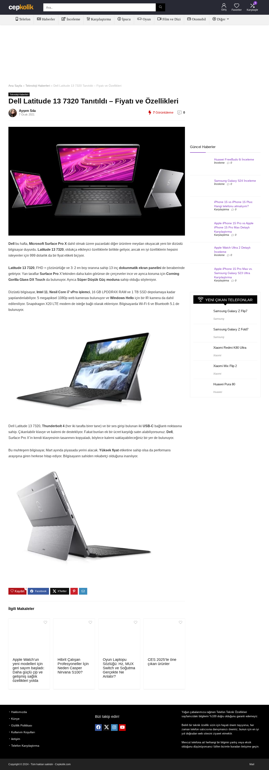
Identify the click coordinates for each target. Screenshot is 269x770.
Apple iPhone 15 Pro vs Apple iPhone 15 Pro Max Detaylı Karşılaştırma (233, 227)
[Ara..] (160, 7)
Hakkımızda (19, 712)
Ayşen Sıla (27, 111)
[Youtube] (122, 727)
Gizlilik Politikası (21, 725)
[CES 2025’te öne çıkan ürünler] (164, 637)
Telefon (24, 19)
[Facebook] (98, 727)
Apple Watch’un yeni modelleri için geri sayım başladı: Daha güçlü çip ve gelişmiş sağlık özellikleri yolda (28, 670)
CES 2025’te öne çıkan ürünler (162, 661)
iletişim (15, 739)
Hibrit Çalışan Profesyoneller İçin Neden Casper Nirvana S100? (73, 665)
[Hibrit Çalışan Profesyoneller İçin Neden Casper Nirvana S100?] (74, 637)
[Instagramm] (114, 727)
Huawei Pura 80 (224, 384)
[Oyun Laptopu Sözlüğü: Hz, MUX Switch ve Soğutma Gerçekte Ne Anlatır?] (119, 637)
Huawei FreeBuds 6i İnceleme (234, 159)
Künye (15, 718)
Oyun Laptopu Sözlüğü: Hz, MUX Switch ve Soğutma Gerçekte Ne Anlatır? (119, 668)
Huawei (217, 392)
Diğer (221, 19)
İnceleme (73, 19)
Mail (251, 764)
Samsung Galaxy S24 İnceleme (235, 180)
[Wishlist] (236, 6)
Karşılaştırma (101, 19)
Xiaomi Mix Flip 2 (225, 366)
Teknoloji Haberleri (37, 85)
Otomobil (199, 19)
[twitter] (106, 727)
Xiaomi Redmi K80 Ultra (229, 347)
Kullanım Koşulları (23, 732)
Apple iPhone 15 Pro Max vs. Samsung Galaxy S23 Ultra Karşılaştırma (233, 273)
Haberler (48, 19)
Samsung (218, 318)
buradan (235, 746)
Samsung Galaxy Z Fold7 (230, 329)
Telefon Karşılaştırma (25, 745)
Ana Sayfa (15, 85)
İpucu (126, 19)
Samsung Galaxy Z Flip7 (230, 311)
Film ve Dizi (171, 19)
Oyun (147, 19)
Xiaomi (217, 355)
